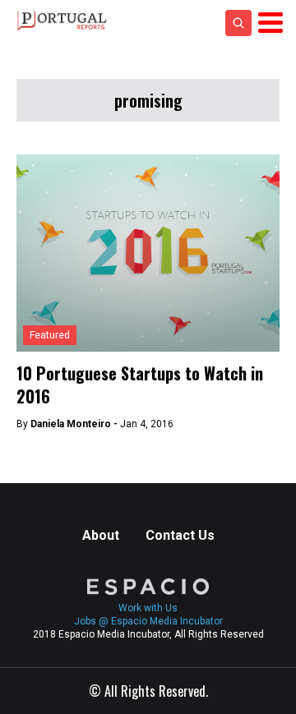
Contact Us (180, 535)
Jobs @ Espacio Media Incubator (148, 621)
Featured (50, 335)
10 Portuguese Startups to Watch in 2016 (139, 384)
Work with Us (148, 608)
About (100, 535)
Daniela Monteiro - (75, 424)
